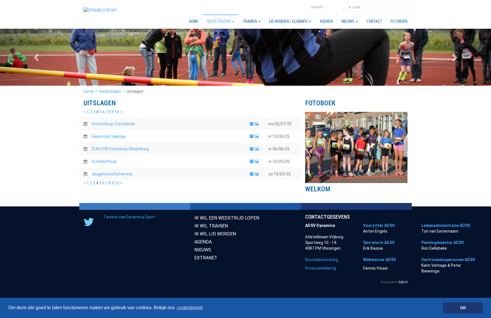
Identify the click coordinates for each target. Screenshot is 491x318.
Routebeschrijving (321, 259)
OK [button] (463, 307)
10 (117, 112)
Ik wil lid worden (215, 234)
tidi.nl (403, 282)
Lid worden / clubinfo (288, 21)
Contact (374, 21)
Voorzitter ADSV (379, 225)
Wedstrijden (219, 21)
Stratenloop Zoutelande (113, 124)
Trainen (250, 21)
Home (193, 21)
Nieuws (348, 21)
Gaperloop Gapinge (108, 136)
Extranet (205, 257)
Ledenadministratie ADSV (445, 225)
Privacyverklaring (320, 268)
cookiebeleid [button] (190, 307)
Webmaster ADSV (379, 259)
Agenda (326, 21)
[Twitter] (329, 7)
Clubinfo (317, 7)
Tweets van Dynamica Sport (129, 217)
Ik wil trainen (211, 226)
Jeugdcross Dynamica (111, 174)
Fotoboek (399, 21)
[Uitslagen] (252, 124)
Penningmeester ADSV (442, 242)
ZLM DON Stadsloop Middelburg (120, 149)
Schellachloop (104, 161)
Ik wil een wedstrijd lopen (226, 218)
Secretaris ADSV (379, 242)
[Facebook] (337, 7)
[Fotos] (257, 124)
